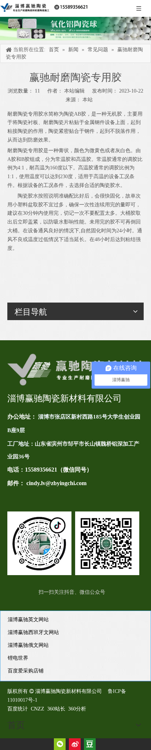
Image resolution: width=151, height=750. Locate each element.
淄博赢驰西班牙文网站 (33, 632)
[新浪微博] (75, 744)
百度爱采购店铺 (26, 671)
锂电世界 (18, 658)
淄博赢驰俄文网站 (28, 645)
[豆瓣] (90, 744)
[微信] (60, 744)
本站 (87, 99)
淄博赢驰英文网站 (28, 619)
